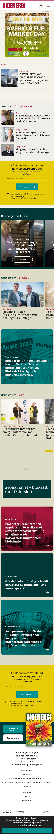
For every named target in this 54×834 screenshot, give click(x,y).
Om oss (27, 786)
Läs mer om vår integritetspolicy (24, 198)
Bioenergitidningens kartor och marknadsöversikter (27, 782)
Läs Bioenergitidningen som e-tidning (27, 778)
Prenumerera (13, 738)
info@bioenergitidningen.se (27, 764)
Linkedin (27, 792)
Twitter (27, 796)
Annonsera (27, 774)
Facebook (27, 800)
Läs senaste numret (13, 729)
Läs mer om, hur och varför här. (27, 825)
